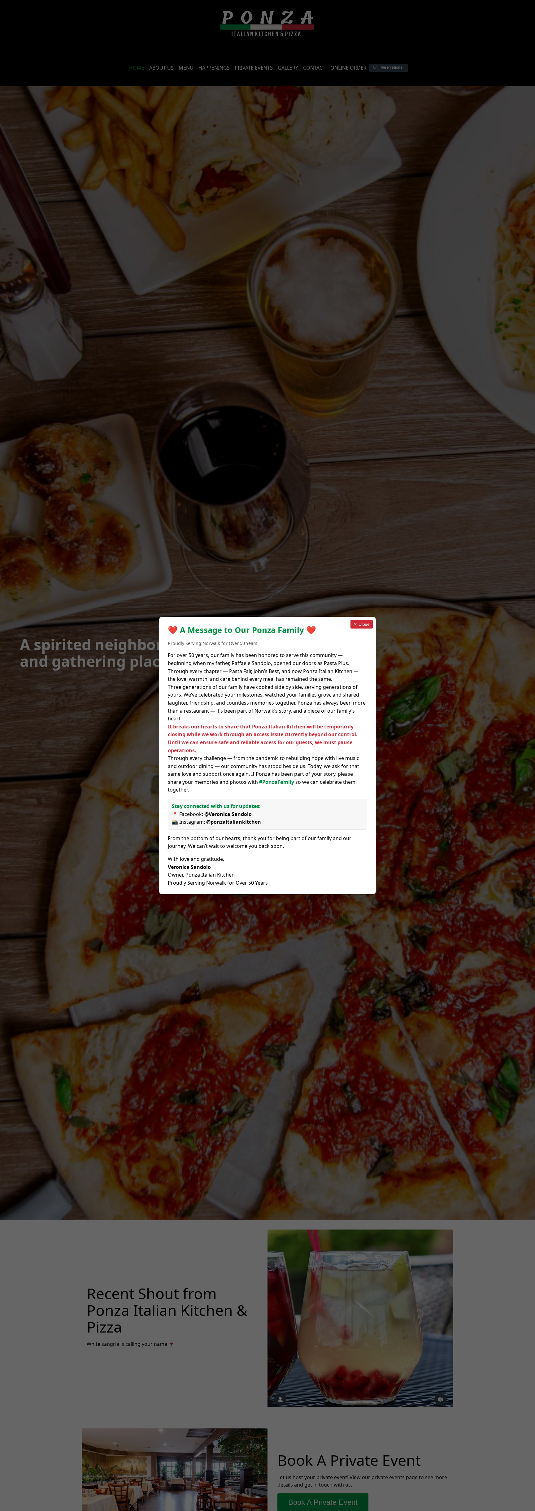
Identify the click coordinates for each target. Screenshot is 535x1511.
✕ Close (362, 624)
